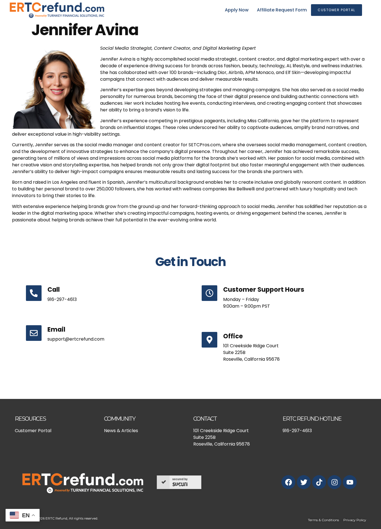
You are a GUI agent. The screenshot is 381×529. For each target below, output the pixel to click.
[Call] (34, 293)
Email (56, 329)
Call (53, 289)
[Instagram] (334, 482)
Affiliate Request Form (282, 10)
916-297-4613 (62, 299)
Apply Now (237, 10)
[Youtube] (350, 482)
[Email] (34, 333)
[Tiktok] (319, 482)
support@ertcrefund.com (75, 339)
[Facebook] (288, 482)
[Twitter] (304, 482)
